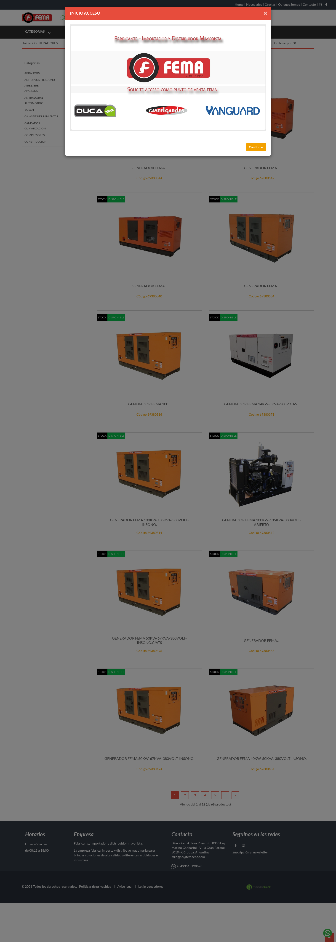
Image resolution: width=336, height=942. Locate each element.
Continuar (256, 147)
